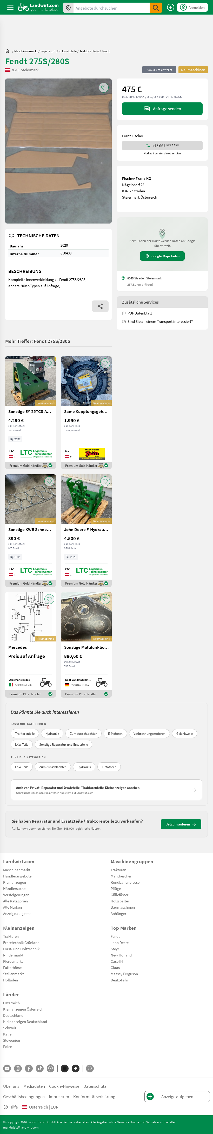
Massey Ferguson (124, 973)
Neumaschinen (193, 69)
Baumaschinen (123, 907)
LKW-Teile (21, 744)
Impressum (59, 1096)
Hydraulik (52, 733)
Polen (7, 1046)
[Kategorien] (65, 1068)
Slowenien (11, 1040)
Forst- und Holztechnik (21, 948)
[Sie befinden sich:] (8, 51)
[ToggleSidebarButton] (10, 7)
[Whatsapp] (50, 1068)
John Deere (120, 942)
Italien (8, 1034)
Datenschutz (94, 1086)
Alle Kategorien (15, 900)
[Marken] (75, 1068)
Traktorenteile (25, 733)
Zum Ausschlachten (83, 733)
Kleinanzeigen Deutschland (25, 1021)
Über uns (11, 1086)
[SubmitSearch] (156, 8)
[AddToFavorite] (104, 88)
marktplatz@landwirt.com (21, 1127)
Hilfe (13, 1107)
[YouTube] (7, 1068)
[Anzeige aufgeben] (170, 7)
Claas (115, 967)
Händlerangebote (17, 876)
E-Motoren (115, 733)
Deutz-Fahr (119, 979)
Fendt (115, 936)
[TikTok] (40, 1068)
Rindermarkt (13, 955)
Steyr (115, 948)
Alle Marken (12, 907)
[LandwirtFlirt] (90, 1068)
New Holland (121, 955)
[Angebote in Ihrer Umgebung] (68, 8)
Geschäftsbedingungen (24, 1096)
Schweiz (9, 1027)
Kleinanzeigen (14, 882)
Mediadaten (34, 1086)
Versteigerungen (16, 894)
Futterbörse (12, 967)
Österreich (11, 1002)
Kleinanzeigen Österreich (23, 1009)
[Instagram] (18, 1068)
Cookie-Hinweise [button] (64, 1086)
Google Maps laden (165, 256)
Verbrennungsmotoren (149, 733)
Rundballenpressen (126, 882)
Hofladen (10, 979)
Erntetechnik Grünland (21, 942)
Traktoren (118, 869)
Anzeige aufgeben (17, 913)
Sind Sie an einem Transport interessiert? (160, 321)
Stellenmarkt (13, 973)
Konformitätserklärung (94, 1096)
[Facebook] (29, 1068)
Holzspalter (120, 900)
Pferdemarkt (13, 961)
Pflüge (116, 888)
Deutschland (13, 1015)
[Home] (38, 7)
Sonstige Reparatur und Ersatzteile (63, 744)
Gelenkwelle (184, 733)
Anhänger (118, 913)
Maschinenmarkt (16, 869)
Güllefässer (119, 894)
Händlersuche (14, 888)
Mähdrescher (121, 876)
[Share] (100, 306)
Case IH (117, 961)
